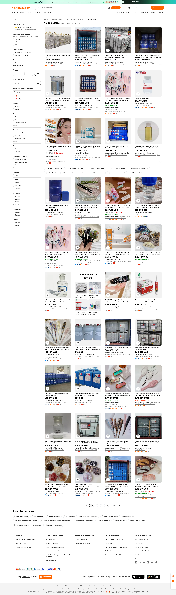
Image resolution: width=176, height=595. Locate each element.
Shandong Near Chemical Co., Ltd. (55, 64)
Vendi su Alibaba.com (141, 539)
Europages (117, 586)
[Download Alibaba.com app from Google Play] (153, 577)
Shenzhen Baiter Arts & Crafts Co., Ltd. (87, 217)
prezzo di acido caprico (72, 173)
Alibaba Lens (26, 577)
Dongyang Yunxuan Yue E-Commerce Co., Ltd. (148, 263)
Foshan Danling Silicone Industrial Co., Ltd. (118, 261)
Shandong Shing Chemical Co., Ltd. (56, 107)
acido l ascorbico (129, 516)
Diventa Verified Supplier (142, 551)
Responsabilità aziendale (23, 547)
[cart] (135, 8)
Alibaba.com (126, 577)
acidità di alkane (38, 516)
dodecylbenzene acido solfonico (85, 520)
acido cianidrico (120, 520)
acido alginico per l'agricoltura (139, 168)
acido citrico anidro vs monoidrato (94, 173)
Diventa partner (140, 555)
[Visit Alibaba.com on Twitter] (144, 562)
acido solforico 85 (105, 520)
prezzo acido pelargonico (54, 168)
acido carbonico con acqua (75, 168)
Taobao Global (96, 586)
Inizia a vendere (139, 543)
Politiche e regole (50, 560)
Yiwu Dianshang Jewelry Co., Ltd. (55, 161)
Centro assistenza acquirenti (114, 539)
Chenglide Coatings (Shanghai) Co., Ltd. (87, 356)
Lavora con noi (20, 551)
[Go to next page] (119, 505)
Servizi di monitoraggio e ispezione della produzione (57, 555)
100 (115, 505)
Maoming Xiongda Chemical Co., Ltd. (146, 64)
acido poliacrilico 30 (22, 516)
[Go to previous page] (87, 505)
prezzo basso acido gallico (117, 168)
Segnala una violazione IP (113, 555)
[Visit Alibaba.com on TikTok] (156, 562)
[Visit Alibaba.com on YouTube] (152, 562)
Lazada (88, 586)
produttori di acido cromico (118, 173)
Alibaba (46, 19)
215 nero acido (136, 173)
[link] (173, 575)
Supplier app (91, 577)
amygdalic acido (70, 516)
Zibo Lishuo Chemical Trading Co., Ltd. (57, 309)
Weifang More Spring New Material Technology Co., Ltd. (88, 157)
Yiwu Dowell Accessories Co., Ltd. (115, 218)
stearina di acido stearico (111, 516)
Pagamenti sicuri (50, 539)
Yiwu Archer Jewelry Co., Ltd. (54, 265)
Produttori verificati (81, 539)
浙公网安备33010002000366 (121, 592)
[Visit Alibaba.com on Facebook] (136, 562)
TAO (104, 586)
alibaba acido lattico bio (55, 525)
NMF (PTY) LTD (140, 214)
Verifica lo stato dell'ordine (143, 547)
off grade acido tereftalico (96, 168)
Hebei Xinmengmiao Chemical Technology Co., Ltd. (118, 354)
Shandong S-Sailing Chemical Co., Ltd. (87, 64)
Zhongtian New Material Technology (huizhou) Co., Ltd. (148, 309)
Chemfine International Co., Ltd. (145, 105)
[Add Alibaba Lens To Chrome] (45, 577)
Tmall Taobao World (78, 586)
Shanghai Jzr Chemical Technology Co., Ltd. (148, 155)
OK (38, 74)
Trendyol (109, 586)
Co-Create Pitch (21, 543)
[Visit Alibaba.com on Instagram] (148, 562)
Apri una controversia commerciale (116, 547)
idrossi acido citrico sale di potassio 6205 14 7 (29, 525)
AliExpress (59, 586)
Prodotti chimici (56, 19)
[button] (109, 8)
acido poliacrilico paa (53, 173)
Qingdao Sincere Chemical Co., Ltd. (116, 155)
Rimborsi (108, 551)
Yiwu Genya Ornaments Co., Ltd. (115, 111)
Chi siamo (19, 535)
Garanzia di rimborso (51, 543)
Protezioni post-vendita (52, 551)
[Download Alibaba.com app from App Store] (138, 577)
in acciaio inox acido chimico (89, 516)
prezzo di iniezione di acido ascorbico (27, 520)
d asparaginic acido (54, 516)
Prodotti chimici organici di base (75, 19)
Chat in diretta (109, 543)
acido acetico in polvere (138, 520)
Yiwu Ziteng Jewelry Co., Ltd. (84, 263)
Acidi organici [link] (92, 19)
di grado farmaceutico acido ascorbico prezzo (56, 520)
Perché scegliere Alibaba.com (25, 539)
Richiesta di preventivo (82, 543)
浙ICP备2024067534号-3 (140, 592)
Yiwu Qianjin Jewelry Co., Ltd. (54, 359)
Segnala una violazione (112, 559)
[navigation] (27, 262)
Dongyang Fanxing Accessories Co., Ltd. (117, 309)
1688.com (67, 586)
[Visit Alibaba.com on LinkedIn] (140, 562)
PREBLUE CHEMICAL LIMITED (54, 214)
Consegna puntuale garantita (54, 547)
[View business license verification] (106, 592)
